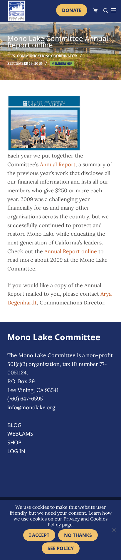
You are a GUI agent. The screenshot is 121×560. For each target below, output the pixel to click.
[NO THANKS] (114, 530)
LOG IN (16, 451)
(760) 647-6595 (25, 398)
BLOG (14, 425)
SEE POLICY (61, 548)
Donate (71, 10)
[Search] (105, 10)
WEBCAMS (20, 433)
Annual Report (57, 164)
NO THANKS (78, 535)
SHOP (14, 442)
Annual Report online (70, 251)
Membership (61, 63)
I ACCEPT (39, 535)
